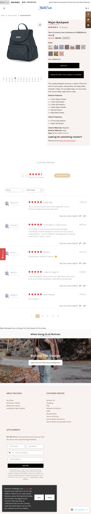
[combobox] (14, 190)
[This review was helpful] (80, 263)
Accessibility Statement (55, 419)
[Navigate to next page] (59, 316)
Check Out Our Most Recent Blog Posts (45, 363)
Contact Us (50, 400)
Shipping (49, 403)
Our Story (9, 400)
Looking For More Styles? (15, 408)
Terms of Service (52, 416)
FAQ (47, 406)
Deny (50, 497)
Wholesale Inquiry (13, 406)
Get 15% (26, 466)
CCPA (48, 411)
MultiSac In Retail (13, 403)
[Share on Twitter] (88, 20)
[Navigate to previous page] (32, 316)
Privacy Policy (51, 414)
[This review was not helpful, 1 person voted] (84, 286)
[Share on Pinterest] (88, 25)
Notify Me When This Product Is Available (66, 75)
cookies (26, 489)
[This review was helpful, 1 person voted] (80, 216)
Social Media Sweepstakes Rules (58, 422)
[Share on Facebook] (88, 14)
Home (3, 15)
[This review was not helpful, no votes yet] (84, 216)
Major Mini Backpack (67, 141)
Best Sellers (12, 15)
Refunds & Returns (53, 408)
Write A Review (62, 175)
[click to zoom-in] (39, 24)
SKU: (50, 59)
